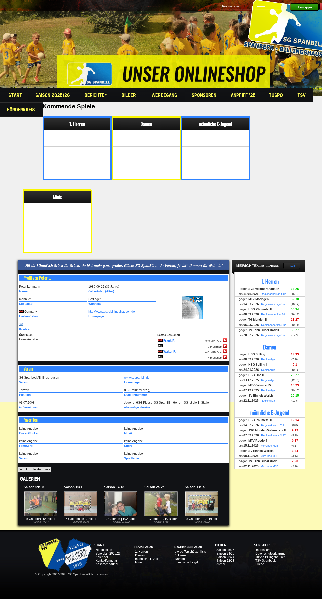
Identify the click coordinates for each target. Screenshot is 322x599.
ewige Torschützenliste (190, 552)
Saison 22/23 (225, 560)
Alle (292, 265)
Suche (259, 564)
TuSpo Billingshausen (270, 557)
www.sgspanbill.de (137, 377)
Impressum (262, 550)
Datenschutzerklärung (270, 553)
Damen (140, 555)
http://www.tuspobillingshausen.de (111, 311)
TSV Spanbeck (265, 560)
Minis (138, 562)
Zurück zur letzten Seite (34, 469)
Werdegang (165, 95)
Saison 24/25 (225, 553)
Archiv (220, 564)
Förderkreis (21, 109)
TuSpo (276, 95)
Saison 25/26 (225, 550)
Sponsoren (205, 95)
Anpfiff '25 (243, 95)
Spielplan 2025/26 (108, 553)
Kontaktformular (106, 560)
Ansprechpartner (107, 564)
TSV (302, 95)
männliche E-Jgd (146, 559)
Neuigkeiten (104, 550)
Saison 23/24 (225, 557)
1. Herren (141, 552)
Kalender (102, 557)
